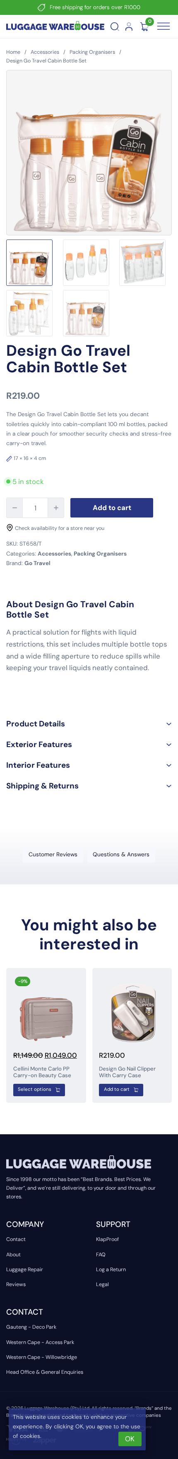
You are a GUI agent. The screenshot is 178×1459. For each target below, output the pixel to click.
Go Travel (37, 563)
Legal (102, 1284)
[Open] (163, 26)
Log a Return (111, 1269)
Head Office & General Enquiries (44, 1372)
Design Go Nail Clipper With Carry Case (127, 1072)
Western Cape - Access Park (40, 1342)
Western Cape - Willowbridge (41, 1357)
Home (13, 52)
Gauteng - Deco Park (31, 1327)
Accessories (45, 52)
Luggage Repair (24, 1269)
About (13, 1254)
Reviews (16, 1284)
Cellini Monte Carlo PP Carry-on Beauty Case (42, 1072)
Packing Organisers (92, 52)
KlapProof (107, 1239)
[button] (89, 724)
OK (130, 1438)
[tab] (53, 854)
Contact (16, 1239)
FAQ (101, 1254)
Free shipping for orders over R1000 (95, 7)
